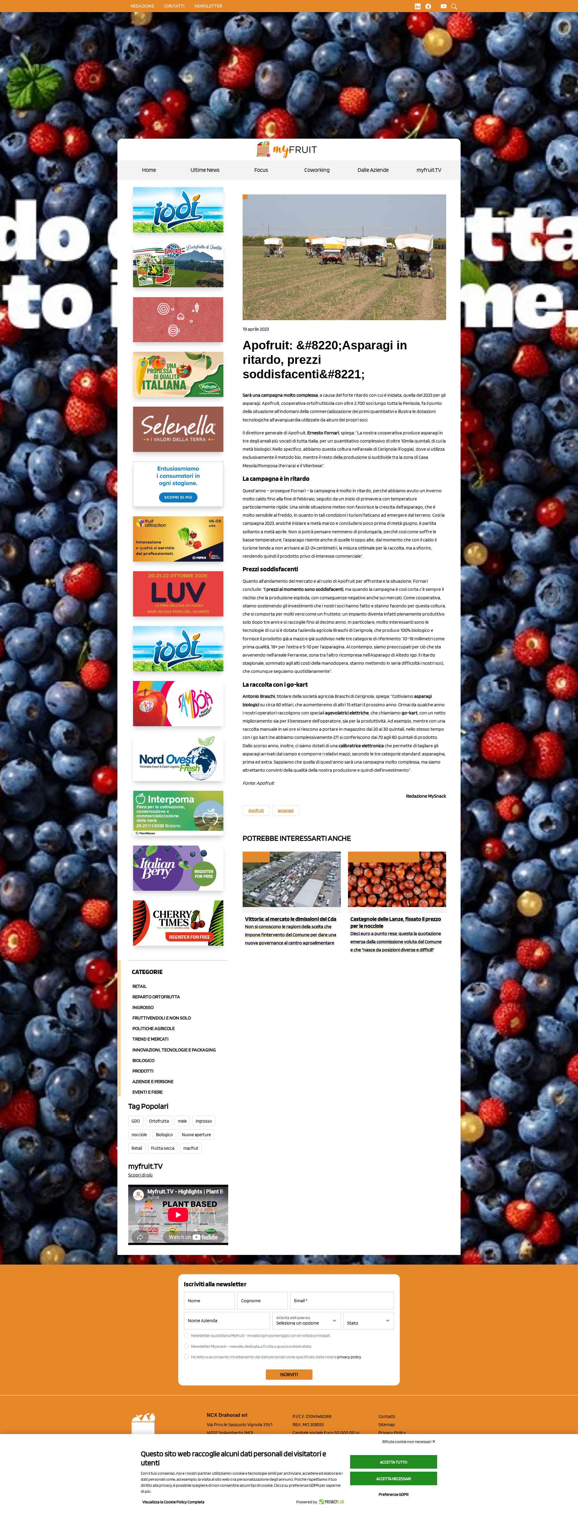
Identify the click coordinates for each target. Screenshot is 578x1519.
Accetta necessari (393, 1478)
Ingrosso (143, 1007)
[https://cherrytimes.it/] (178, 927)
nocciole (139, 1134)
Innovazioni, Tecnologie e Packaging (174, 1050)
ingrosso (204, 1121)
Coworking (317, 169)
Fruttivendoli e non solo (161, 1018)
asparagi (286, 810)
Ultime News (205, 169)
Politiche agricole (153, 1028)
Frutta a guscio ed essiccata (383, 857)
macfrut (190, 1148)
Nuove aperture (196, 1134)
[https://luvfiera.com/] (178, 598)
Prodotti (143, 1071)
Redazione (142, 6)
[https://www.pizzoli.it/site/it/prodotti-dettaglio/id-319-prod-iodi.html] (178, 214)
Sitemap (386, 1424)
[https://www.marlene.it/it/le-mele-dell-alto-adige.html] (178, 489)
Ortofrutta (159, 1121)
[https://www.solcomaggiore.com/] (178, 324)
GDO (136, 1121)
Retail (139, 986)
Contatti (386, 1416)
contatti (174, 6)
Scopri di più (140, 1175)
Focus (261, 169)
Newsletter (208, 6)
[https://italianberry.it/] (178, 873)
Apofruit (256, 810)
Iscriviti (289, 1374)
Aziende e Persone (152, 1081)
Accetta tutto (393, 1462)
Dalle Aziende (373, 169)
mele (182, 1121)
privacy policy (349, 1356)
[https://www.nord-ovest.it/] (178, 763)
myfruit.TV (429, 169)
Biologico (143, 1060)
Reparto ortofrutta (156, 997)
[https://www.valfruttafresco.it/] (178, 379)
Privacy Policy (392, 1432)
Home (149, 169)
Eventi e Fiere (147, 1092)
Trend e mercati (150, 1039)
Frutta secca (162, 1148)
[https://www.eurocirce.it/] (178, 269)
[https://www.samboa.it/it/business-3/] (178, 708)
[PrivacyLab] (330, 1502)
